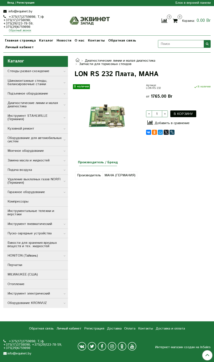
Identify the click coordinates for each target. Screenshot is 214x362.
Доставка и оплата (170, 328)
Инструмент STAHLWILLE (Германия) (27, 117)
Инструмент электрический (29, 293)
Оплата (129, 328)
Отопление (16, 284)
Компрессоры (18, 201)
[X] (166, 132)
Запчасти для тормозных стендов (105, 64)
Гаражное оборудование (26, 192)
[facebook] (102, 346)
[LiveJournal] (172, 132)
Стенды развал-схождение (28, 71)
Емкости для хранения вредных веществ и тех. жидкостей (32, 244)
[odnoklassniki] (122, 346)
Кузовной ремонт (21, 128)
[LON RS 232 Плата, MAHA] (107, 116)
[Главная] (77, 60)
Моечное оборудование (26, 150)
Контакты (96, 40)
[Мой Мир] (160, 132)
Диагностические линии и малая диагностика (120, 60)
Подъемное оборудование (28, 93)
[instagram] (112, 346)
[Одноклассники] (154, 132)
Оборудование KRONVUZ (27, 303)
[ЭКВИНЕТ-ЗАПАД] (90, 20)
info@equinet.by (20, 11)
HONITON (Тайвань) (23, 255)
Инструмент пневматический (30, 224)
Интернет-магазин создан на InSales (183, 347)
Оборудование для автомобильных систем (35, 140)
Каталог (46, 40)
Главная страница (20, 40)
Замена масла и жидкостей (29, 160)
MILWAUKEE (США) (23, 274)
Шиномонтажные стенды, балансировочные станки (27, 82)
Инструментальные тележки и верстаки (31, 213)
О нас (80, 40)
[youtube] (132, 346)
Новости (64, 40)
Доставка (114, 328)
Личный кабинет (19, 47)
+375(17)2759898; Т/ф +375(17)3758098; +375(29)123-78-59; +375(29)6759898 (23, 21)
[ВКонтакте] (148, 132)
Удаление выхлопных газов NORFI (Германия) (34, 181)
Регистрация (94, 328)
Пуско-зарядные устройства (30, 233)
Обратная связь (122, 40)
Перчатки (15, 265)
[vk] (82, 346)
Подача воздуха (20, 169)
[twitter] (92, 346)
